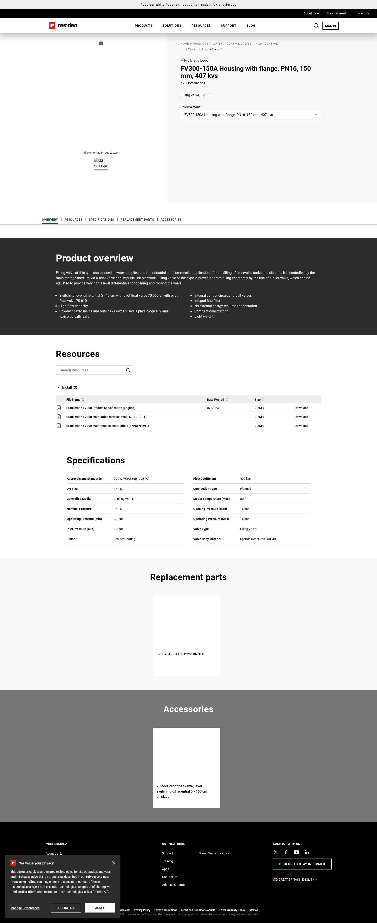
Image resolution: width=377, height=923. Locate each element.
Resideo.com (122, 910)
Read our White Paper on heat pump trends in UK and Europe (188, 4)
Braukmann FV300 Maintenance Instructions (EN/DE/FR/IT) (107, 426)
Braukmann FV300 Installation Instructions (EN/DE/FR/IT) (106, 417)
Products (144, 25)
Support (228, 25)
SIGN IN (332, 25)
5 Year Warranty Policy (214, 853)
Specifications (101, 219)
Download (301, 408)
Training (167, 861)
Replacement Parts (137, 219)
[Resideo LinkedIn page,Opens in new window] (307, 852)
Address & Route (173, 885)
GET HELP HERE (179, 844)
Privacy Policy (142, 910)
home (185, 43)
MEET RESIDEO (62, 844)
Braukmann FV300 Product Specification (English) (100, 408)
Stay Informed (336, 13)
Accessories (171, 219)
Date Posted (215, 399)
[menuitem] (144, 25)
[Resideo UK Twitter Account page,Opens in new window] (275, 852)
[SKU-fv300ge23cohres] (101, 43)
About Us (311, 13)
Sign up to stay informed (302, 864)
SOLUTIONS (172, 25)
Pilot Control (267, 43)
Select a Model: (191, 107)
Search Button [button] (316, 25)
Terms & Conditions (165, 910)
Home (61, 25)
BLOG (251, 25)
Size (258, 399)
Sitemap (253, 910)
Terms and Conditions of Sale (198, 910)
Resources (201, 25)
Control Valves (239, 43)
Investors (362, 13)
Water (217, 43)
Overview (50, 219)
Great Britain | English (299, 879)
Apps (165, 869)
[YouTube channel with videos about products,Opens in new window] (296, 852)
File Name (73, 399)
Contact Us (169, 877)
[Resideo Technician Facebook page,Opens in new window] (286, 852)
